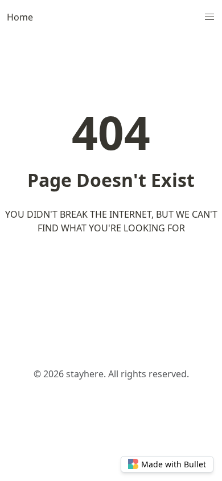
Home (20, 17)
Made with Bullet (173, 464)
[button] (209, 17)
